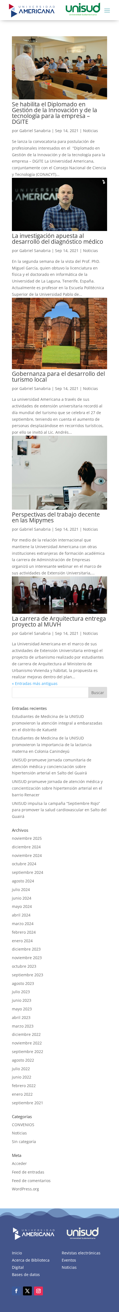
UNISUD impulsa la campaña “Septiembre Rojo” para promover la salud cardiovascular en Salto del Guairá (59, 810)
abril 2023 (21, 1017)
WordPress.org (25, 1189)
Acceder (19, 1163)
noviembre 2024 (27, 855)
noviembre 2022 (27, 1043)
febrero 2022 (24, 1085)
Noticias (90, 130)
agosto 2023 (23, 983)
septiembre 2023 (27, 974)
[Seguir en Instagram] (38, 1291)
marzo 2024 (22, 923)
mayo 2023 (22, 1008)
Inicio (17, 1252)
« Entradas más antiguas (35, 683)
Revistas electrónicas (81, 1252)
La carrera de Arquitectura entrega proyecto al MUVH (59, 621)
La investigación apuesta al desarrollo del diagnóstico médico (57, 238)
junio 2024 (21, 898)
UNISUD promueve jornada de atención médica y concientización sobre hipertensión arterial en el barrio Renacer (57, 788)
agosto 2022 (23, 1060)
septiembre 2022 (27, 1051)
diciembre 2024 (26, 846)
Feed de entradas (28, 1172)
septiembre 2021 (27, 1102)
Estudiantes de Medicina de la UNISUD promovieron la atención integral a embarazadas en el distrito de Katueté (57, 723)
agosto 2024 (23, 881)
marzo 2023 (22, 1026)
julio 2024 (21, 889)
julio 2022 (21, 1068)
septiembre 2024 (27, 872)
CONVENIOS (23, 1124)
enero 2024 (22, 940)
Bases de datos (26, 1274)
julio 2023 (21, 991)
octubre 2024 (24, 863)
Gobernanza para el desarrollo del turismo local (58, 376)
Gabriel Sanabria (35, 130)
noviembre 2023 (27, 957)
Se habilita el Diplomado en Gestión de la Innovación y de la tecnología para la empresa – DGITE (54, 112)
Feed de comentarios (31, 1180)
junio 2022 (21, 1077)
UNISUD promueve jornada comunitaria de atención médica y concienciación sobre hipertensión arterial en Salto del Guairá (51, 766)
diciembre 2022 (26, 1034)
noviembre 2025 (27, 838)
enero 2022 (22, 1094)
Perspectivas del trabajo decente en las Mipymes (56, 517)
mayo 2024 (22, 906)
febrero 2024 (24, 932)
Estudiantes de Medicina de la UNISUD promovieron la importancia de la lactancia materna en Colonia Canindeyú (52, 744)
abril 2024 (21, 915)
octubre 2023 (24, 966)
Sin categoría (24, 1141)
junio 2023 (21, 1000)
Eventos (69, 1260)
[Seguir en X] (27, 1291)
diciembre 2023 (26, 949)
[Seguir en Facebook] (16, 1291)
